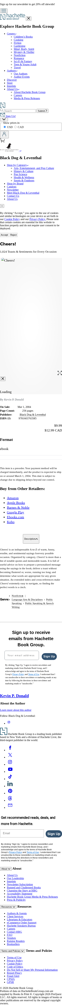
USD (10, 127)
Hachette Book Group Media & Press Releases (32, 896)
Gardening (19, 45)
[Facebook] (10, 750)
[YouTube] (10, 771)
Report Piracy (14, 972)
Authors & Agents (17, 913)
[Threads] (10, 800)
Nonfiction (19, 55)
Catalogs (11, 186)
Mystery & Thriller (24, 52)
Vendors (11, 938)
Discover (12, 79)
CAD (21, 127)
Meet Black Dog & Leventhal (23, 192)
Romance (19, 58)
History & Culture (23, 171)
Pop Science (20, 174)
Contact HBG (14, 931)
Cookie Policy (12, 219)
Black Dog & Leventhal (33, 414)
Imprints (11, 86)
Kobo (10, 522)
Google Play (15, 512)
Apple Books (16, 503)
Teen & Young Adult (25, 64)
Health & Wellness (24, 177)
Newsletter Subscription (20, 884)
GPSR (10, 982)
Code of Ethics (15, 966)
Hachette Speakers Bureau (21, 925)
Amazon (13, 498)
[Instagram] (10, 764)
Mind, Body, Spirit (24, 49)
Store (10, 82)
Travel (17, 67)
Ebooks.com (15, 517)
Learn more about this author (15, 710)
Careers (18, 95)
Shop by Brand (15, 183)
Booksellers (13, 944)
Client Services (15, 916)
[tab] (31, 206)
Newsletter (13, 189)
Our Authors (20, 73)
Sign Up (49, 656)
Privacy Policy (15, 960)
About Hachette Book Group (29, 92)
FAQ (9, 934)
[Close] (3, 379)
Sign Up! (10, 116)
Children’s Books (23, 36)
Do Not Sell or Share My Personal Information (32, 969)
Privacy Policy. (37, 219)
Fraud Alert (13, 976)
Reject (13, 235)
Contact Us (13, 195)
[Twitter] (10, 757)
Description (29, 539)
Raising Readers (16, 941)
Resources (7, 907)
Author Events (22, 76)
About (4, 869)
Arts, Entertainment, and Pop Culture (34, 168)
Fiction (17, 42)
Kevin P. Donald (14, 696)
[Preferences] (4, 119)
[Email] (10, 807)
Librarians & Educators (19, 919)
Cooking (18, 39)
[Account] (4, 134)
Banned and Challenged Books (24, 887)
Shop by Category (17, 165)
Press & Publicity (16, 899)
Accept (4, 235)
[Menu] (4, 11)
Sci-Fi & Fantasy (23, 61)
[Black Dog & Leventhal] (21, 150)
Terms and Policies (11, 951)
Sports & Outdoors (24, 180)
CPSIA (11, 979)
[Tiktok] (10, 778)
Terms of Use (14, 957)
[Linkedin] (10, 786)
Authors (11, 70)
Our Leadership (15, 878)
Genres (11, 33)
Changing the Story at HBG (22, 890)
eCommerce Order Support (21, 922)
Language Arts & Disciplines (27, 599)
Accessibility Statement (19, 893)
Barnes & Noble (18, 507)
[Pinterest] (10, 793)
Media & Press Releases (27, 98)
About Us (12, 89)
